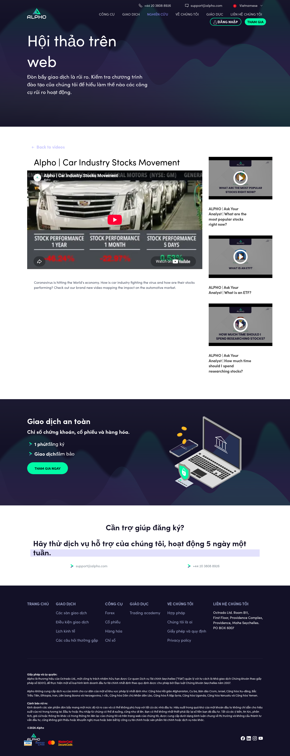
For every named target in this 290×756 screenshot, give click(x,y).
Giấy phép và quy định (186, 631)
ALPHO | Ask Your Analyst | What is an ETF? (230, 290)
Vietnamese (248, 5)
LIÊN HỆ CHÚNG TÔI (246, 14)
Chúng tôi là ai (179, 621)
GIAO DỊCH (131, 14)
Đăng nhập (227, 21)
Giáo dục (214, 14)
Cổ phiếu (112, 621)
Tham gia (255, 21)
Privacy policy (179, 640)
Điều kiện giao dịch (72, 621)
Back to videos (51, 147)
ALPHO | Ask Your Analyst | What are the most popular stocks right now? (227, 216)
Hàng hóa (113, 631)
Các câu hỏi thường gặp (77, 640)
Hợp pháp (176, 612)
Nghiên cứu (157, 14)
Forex (110, 612)
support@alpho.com (206, 5)
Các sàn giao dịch (71, 612)
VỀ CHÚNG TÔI (187, 14)
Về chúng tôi (180, 603)
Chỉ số (110, 640)
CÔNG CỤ (107, 14)
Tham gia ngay (48, 468)
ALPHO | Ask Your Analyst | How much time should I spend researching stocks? (230, 363)
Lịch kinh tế (65, 631)
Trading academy (145, 612)
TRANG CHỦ (38, 603)
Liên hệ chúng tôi (231, 603)
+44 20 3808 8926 (157, 5)
